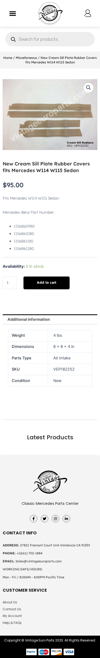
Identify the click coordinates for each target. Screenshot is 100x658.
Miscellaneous (26, 58)
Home (7, 58)
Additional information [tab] (28, 319)
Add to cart (46, 283)
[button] (12, 13)
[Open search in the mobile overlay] (50, 39)
